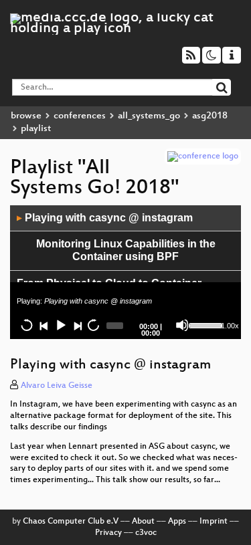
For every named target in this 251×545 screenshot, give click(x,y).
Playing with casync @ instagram (105, 217)
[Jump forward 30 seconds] (93, 325)
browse (26, 116)
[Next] (77, 325)
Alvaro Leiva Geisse (56, 386)
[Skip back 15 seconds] (27, 325)
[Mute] (182, 325)
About (143, 521)
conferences (80, 116)
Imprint (213, 521)
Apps (177, 521)
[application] (125, 272)
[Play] (60, 325)
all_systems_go (149, 116)
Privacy (108, 533)
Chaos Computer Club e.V (70, 521)
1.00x (230, 326)
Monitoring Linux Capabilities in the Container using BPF (126, 250)
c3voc (146, 533)
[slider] (203, 324)
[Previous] (43, 325)
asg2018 (210, 116)
